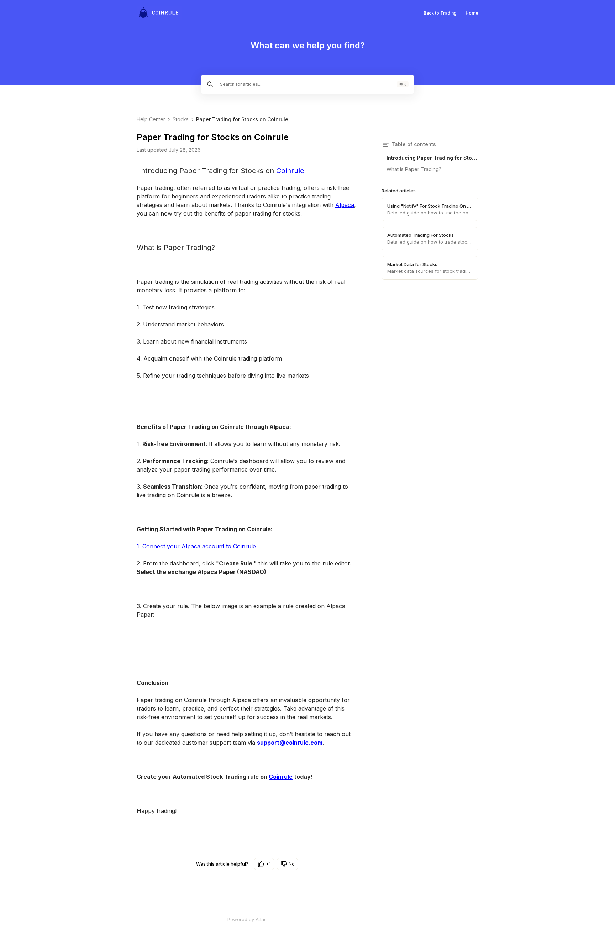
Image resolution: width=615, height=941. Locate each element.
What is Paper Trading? (414, 169)
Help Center (151, 119)
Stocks (181, 119)
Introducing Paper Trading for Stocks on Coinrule (432, 158)
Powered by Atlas (247, 919)
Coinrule (290, 170)
